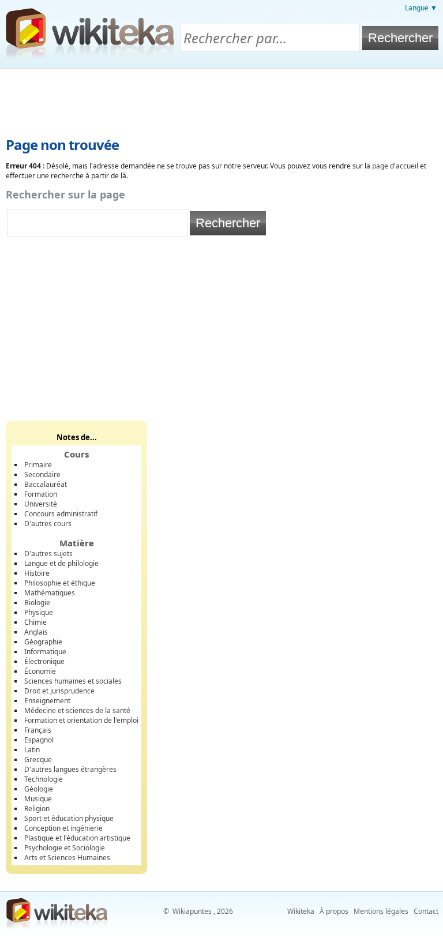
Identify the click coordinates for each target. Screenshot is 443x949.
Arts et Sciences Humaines (67, 857)
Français (37, 730)
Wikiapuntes (192, 911)
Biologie (37, 602)
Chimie (35, 622)
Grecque (38, 759)
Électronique (44, 661)
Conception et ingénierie (63, 828)
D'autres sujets (48, 553)
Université (40, 504)
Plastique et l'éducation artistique (77, 838)
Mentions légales (381, 911)
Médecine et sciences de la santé (77, 710)
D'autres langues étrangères (70, 769)
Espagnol (39, 740)
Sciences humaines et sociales (73, 681)
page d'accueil (395, 166)
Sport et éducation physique (69, 818)
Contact (426, 911)
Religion (37, 808)
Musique (38, 799)
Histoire (37, 573)
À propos (334, 911)
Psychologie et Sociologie (64, 848)
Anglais (36, 632)
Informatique (45, 652)
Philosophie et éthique (59, 583)
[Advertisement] (221, 100)
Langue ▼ (421, 8)
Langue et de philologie (61, 563)
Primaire (38, 465)
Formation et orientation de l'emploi (81, 720)
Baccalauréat (45, 484)
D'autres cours (48, 523)
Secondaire (42, 474)
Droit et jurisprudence (59, 691)
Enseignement (47, 701)
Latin (32, 750)
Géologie (38, 789)
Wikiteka (300, 911)
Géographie (43, 642)
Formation (40, 494)
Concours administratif (60, 514)
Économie (40, 671)
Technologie (43, 779)
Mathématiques (49, 593)
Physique (38, 612)
